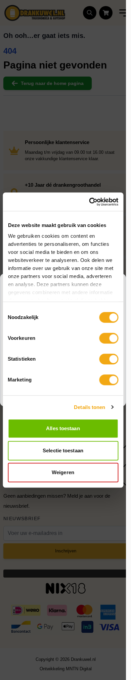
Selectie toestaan (63, 450)
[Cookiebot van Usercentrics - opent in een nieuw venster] (89, 201)
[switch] (108, 338)
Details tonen (89, 407)
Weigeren (63, 472)
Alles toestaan (63, 428)
